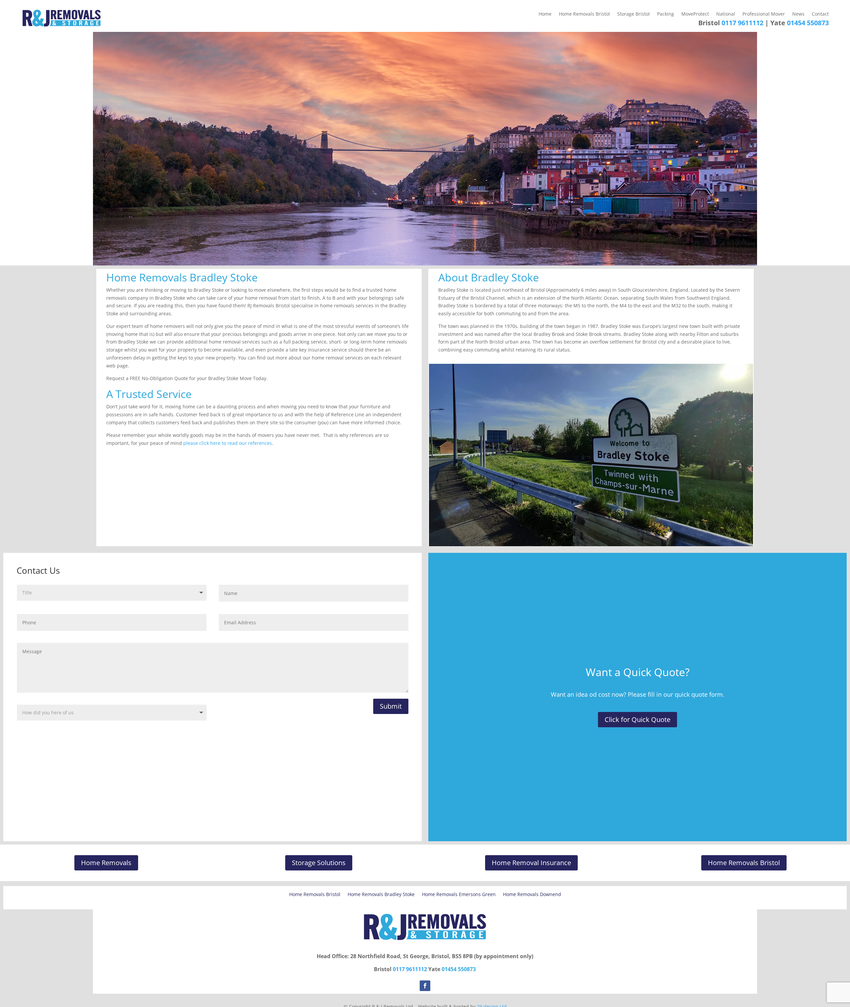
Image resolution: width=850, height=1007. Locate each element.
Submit (391, 706)
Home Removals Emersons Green (459, 894)
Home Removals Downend (532, 894)
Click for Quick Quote (637, 719)
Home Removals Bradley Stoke (381, 894)
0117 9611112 (742, 22)
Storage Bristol (633, 14)
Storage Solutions (319, 862)
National (725, 14)
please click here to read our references (227, 443)
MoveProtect (695, 14)
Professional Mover (763, 14)
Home (545, 14)
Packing (665, 14)
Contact (820, 14)
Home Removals (106, 862)
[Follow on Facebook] (425, 985)
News (798, 14)
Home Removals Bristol (584, 14)
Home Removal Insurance (531, 862)
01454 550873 (808, 22)
